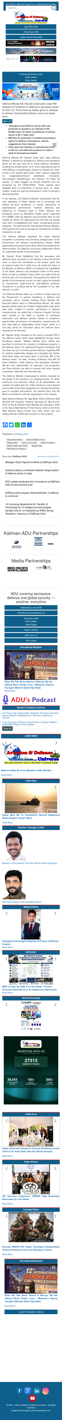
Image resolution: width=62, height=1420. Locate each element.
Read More (10, 687)
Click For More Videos (31, 1305)
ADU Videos (31, 640)
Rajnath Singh (37, 446)
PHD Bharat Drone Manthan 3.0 (31, 612)
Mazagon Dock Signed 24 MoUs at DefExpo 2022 (31, 462)
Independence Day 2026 (31, 607)
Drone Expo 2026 (31, 31)
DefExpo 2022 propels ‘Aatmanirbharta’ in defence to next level (32, 494)
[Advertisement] (31, 1340)
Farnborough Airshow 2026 (31, 74)
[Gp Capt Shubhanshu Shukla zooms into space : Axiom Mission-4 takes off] (31, 1224)
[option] (16, 541)
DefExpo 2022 (21, 433)
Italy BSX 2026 (31, 26)
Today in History (31, 629)
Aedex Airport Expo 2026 (31, 37)
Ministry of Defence (48, 443)
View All (7, 725)
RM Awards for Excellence (16, 449)
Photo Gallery (31, 621)
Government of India (29, 443)
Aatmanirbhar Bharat (14, 440)
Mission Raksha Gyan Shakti (17, 446)
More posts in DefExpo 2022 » (49, 456)
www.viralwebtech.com (41, 1404)
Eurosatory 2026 (31, 618)
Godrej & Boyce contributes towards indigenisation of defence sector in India (32, 472)
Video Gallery (31, 624)
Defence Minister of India (35, 440)
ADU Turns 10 (31, 635)
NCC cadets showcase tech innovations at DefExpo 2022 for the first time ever (32, 483)
